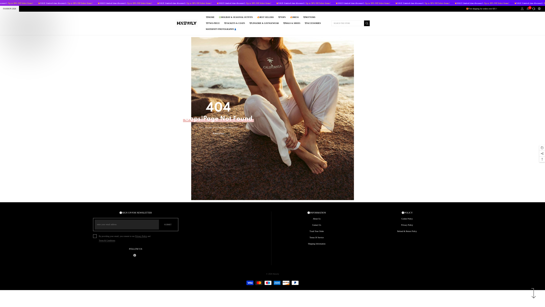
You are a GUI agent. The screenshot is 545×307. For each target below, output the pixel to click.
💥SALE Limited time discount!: (30, 3)
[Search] (350, 23)
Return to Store (218, 133)
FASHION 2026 (9, 9)
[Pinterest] (134, 255)
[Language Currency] (539, 8)
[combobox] (347, 23)
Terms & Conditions (107, 240)
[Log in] (522, 8)
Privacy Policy (141, 236)
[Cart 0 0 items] (528, 8)
